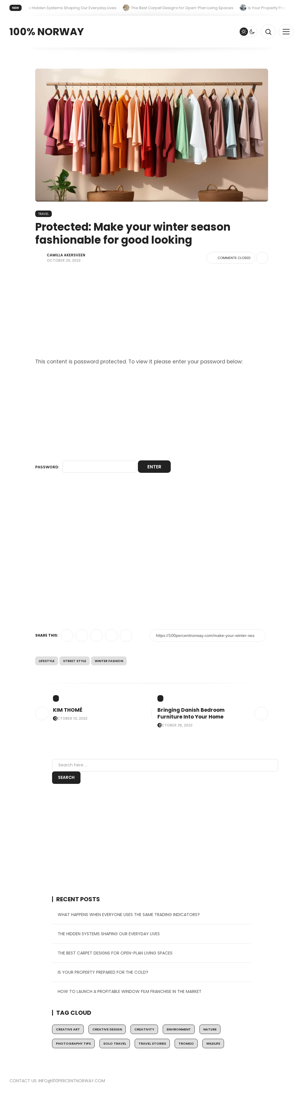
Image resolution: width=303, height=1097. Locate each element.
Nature (210, 1029)
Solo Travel (114, 1043)
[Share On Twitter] (67, 635)
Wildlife (213, 1043)
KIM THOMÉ (67, 709)
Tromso (186, 1043)
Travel (43, 214)
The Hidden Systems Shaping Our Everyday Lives (109, 934)
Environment (179, 1029)
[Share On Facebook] (81, 635)
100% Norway (46, 32)
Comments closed (233, 257)
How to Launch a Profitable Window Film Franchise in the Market (130, 991)
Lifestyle (46, 660)
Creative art (68, 1029)
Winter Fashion (109, 660)
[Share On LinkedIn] (96, 635)
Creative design (107, 1029)
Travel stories (152, 1043)
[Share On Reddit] (111, 635)
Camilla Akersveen (66, 255)
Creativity (144, 1029)
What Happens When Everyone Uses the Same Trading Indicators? (129, 915)
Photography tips (73, 1043)
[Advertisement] (151, 313)
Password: (47, 467)
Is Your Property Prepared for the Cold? (103, 972)
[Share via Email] (126, 635)
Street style (74, 660)
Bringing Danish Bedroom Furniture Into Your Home (191, 713)
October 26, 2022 (175, 725)
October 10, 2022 (70, 718)
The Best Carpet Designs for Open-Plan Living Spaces (115, 953)
